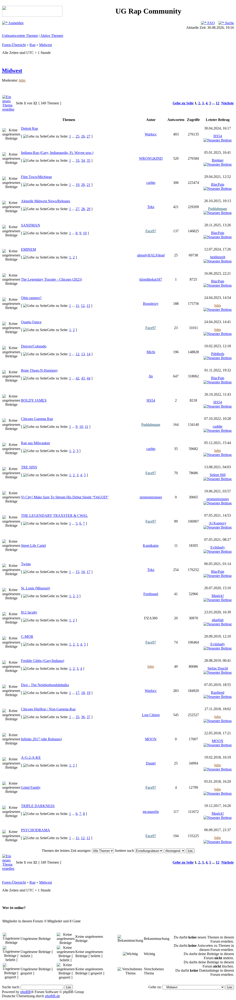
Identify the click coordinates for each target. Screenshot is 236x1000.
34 (83, 160)
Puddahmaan (217, 209)
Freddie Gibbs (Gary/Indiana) (42, 661)
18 (83, 693)
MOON (150, 739)
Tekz (150, 207)
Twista (26, 564)
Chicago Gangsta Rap (37, 419)
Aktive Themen (51, 36)
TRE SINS (29, 467)
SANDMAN (30, 225)
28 (83, 209)
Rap (32, 45)
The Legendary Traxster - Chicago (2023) (51, 279)
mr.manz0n (151, 812)
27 (88, 136)
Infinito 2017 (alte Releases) (41, 739)
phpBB (25, 992)
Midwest (45, 45)
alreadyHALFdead (151, 255)
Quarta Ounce (31, 322)
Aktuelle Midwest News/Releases (45, 201)
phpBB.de (52, 996)
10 (85, 233)
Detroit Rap (29, 128)
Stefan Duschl (217, 668)
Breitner (218, 160)
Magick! (218, 596)
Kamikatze (151, 545)
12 (217, 103)
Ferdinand (150, 594)
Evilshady (217, 547)
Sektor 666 (218, 475)
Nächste (227, 103)
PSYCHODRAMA (35, 830)
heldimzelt (217, 257)
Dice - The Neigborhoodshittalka (45, 685)
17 (88, 572)
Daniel (151, 763)
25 (77, 136)
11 (77, 306)
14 (88, 354)
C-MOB (27, 636)
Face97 (150, 231)
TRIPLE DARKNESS (38, 806)
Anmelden (16, 23)
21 (88, 185)
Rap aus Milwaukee (35, 443)
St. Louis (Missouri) (35, 588)
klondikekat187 (150, 279)
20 (83, 185)
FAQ (210, 23)
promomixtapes (151, 497)
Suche (229, 23)
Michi (151, 352)
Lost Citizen (151, 715)
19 (77, 185)
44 (88, 378)
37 (88, 717)
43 (83, 378)
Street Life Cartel (33, 545)
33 (77, 160)
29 (88, 209)
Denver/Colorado (33, 346)
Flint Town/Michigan (36, 177)
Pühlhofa (217, 354)
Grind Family (31, 787)
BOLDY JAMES (34, 400)
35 (88, 160)
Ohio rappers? (31, 298)
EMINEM (28, 249)
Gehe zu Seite (183, 103)
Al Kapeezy (217, 523)
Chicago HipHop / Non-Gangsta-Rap (48, 709)
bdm (22, 80)
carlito (150, 183)
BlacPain (217, 184)
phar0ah (218, 620)
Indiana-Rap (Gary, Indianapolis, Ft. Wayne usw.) (57, 153)
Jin (151, 376)
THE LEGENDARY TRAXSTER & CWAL (54, 516)
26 (83, 136)
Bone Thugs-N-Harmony (39, 370)
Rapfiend (217, 692)
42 (77, 378)
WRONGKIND (151, 158)
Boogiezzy (151, 304)
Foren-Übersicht (14, 45)
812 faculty (29, 612)
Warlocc (151, 134)
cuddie (217, 426)
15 (77, 572)
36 (83, 717)
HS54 (217, 136)
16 (83, 572)
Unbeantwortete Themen (20, 36)
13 (88, 306)
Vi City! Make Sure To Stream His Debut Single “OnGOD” (65, 497)
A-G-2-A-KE (31, 757)
